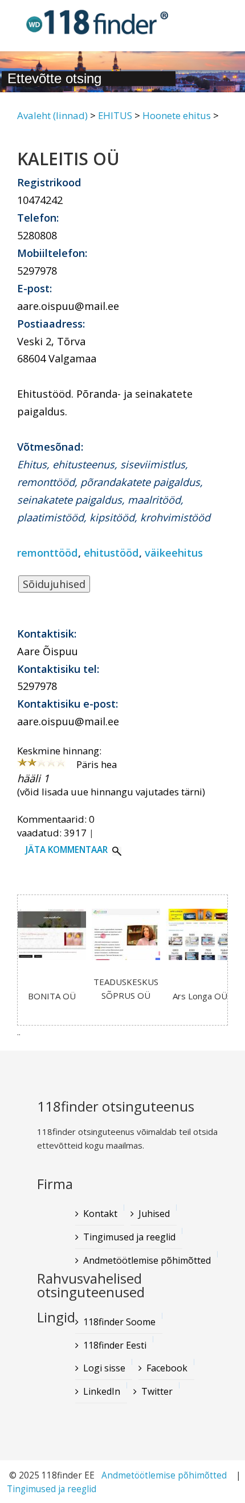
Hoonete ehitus (176, 115)
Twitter (157, 1391)
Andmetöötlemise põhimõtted (164, 1475)
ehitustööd (111, 552)
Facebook (166, 1368)
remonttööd (47, 552)
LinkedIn (101, 1391)
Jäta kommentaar (67, 850)
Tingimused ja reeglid (51, 1489)
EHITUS (115, 115)
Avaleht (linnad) (52, 115)
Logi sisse (104, 1368)
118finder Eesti (114, 1345)
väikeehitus (174, 552)
